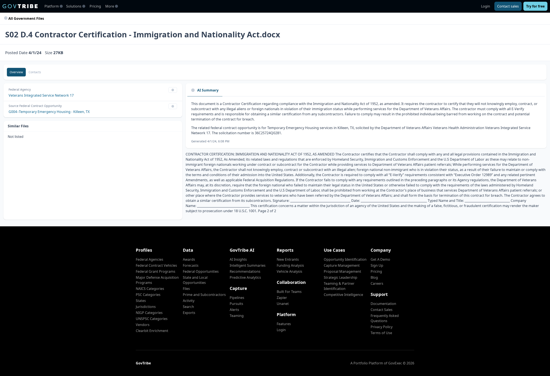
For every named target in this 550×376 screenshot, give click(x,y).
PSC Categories (148, 294)
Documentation (383, 303)
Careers (377, 283)
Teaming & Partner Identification (339, 286)
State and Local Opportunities (195, 280)
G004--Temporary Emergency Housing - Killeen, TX (49, 111)
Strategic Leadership (340, 277)
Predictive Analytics (245, 277)
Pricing (95, 6)
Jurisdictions (146, 306)
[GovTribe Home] (20, 6)
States (141, 300)
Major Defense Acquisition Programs (157, 280)
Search (188, 306)
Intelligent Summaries (248, 265)
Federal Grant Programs (155, 271)
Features (284, 323)
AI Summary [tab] (207, 90)
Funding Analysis (290, 265)
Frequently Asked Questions (385, 318)
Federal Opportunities (201, 271)
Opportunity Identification (345, 259)
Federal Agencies (149, 259)
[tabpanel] (366, 122)
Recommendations (245, 271)
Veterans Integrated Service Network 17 (41, 95)
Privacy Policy (382, 326)
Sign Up (377, 265)
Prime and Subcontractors (204, 294)
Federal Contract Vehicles (156, 265)
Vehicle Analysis (289, 271)
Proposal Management (342, 271)
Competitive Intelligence (343, 294)
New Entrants (288, 259)
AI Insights (238, 259)
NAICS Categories (150, 288)
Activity (188, 300)
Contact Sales (382, 309)
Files (186, 288)
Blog (374, 277)
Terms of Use (381, 332)
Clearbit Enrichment (152, 330)
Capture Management (342, 265)
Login (485, 6)
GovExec (395, 363)
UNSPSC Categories (152, 318)
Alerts (234, 309)
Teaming (237, 315)
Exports (189, 312)
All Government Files (26, 18)
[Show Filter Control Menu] (172, 90)
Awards (189, 259)
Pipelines (237, 297)
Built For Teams (289, 291)
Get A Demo (380, 259)
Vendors (143, 324)
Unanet (283, 303)
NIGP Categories (149, 312)
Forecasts (191, 265)
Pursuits (236, 303)
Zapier (282, 297)
